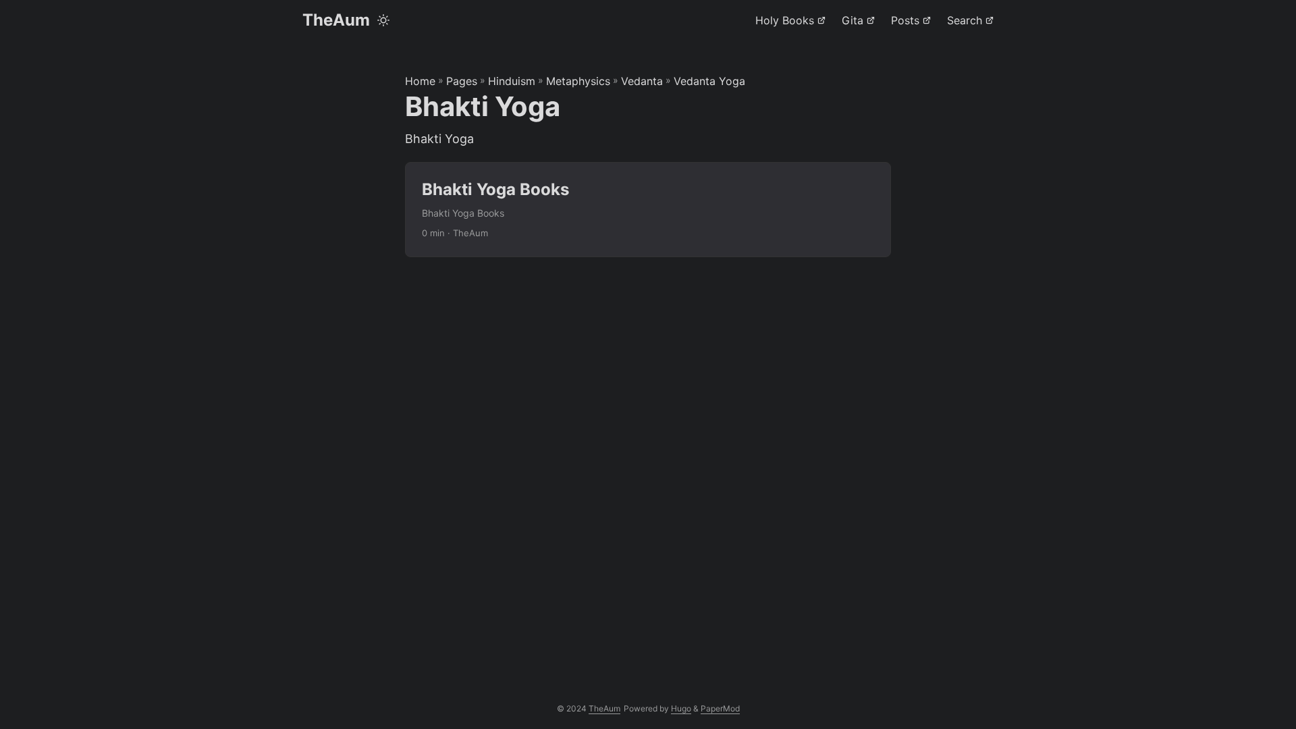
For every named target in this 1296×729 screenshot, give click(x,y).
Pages (461, 81)
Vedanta (642, 81)
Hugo (681, 708)
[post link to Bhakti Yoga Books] (648, 209)
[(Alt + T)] (383, 20)
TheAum (336, 20)
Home (420, 81)
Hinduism (511, 81)
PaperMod (720, 708)
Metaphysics (578, 81)
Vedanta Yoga (709, 81)
